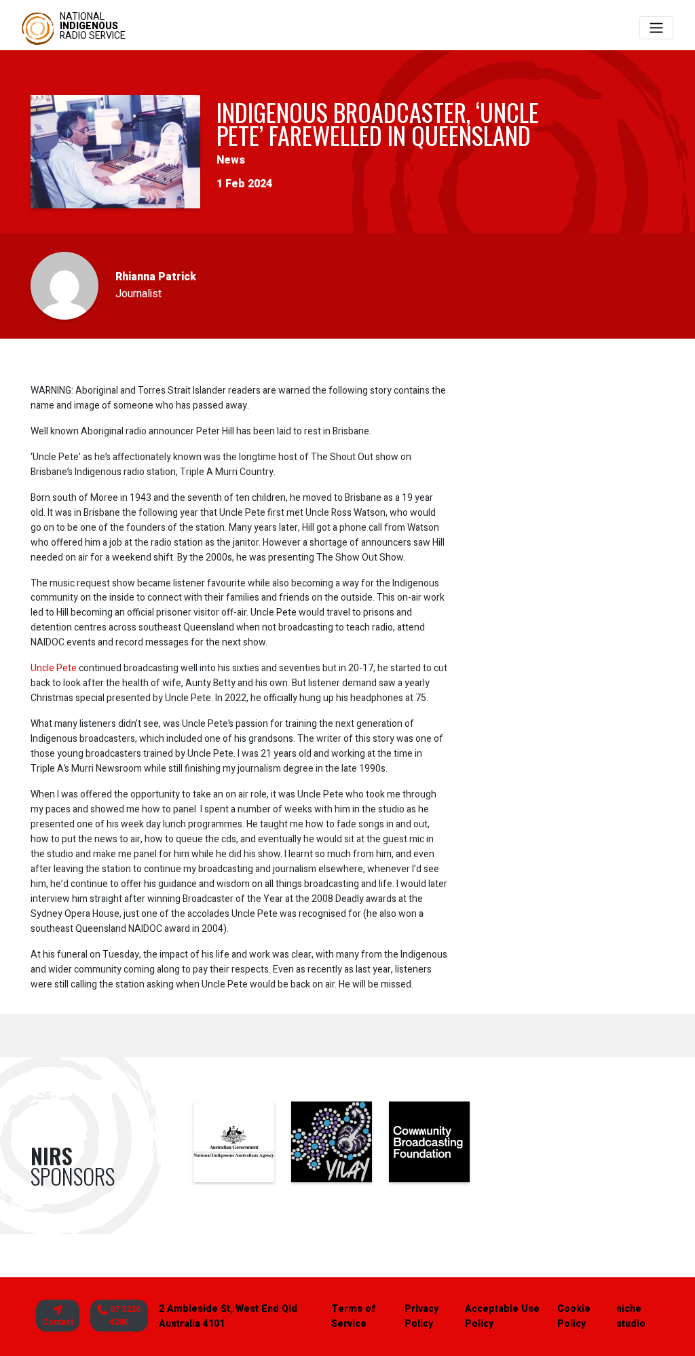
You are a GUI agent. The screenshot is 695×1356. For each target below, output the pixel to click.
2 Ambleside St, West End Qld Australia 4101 (228, 1316)
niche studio (630, 1316)
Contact (57, 1322)
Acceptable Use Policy (502, 1316)
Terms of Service (353, 1316)
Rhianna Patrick (155, 277)
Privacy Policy (421, 1316)
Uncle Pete (54, 668)
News (231, 160)
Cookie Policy (573, 1316)
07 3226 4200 (124, 1315)
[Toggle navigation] (656, 27)
